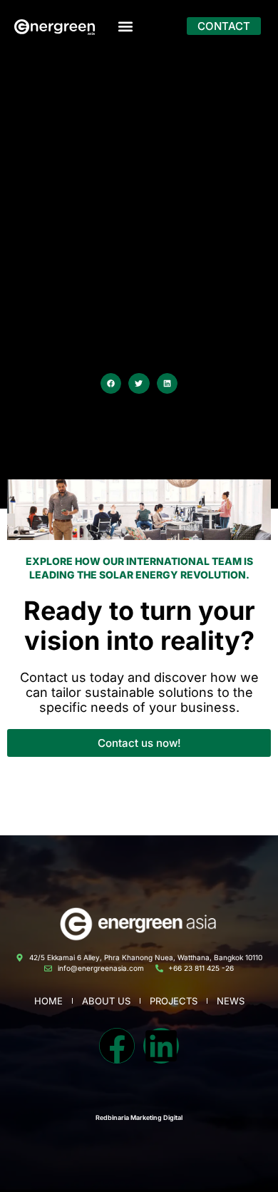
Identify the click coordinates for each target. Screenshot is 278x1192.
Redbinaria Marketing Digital (139, 1117)
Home (48, 1001)
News (230, 1001)
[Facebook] (117, 1046)
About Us (106, 1001)
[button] (125, 26)
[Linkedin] (161, 1046)
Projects (173, 1001)
